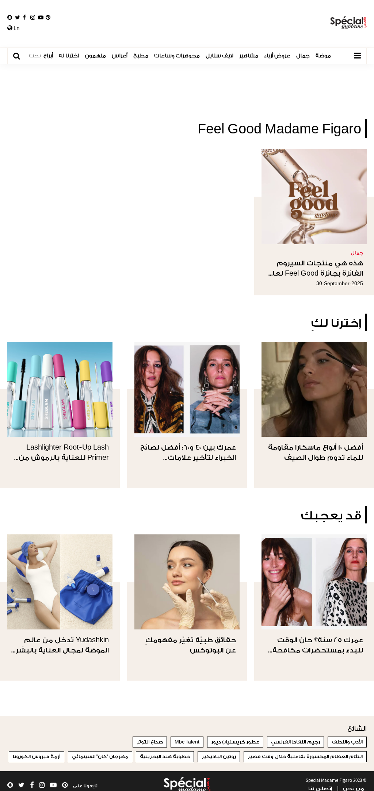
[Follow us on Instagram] (32, 17)
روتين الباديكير (219, 756)
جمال (303, 56)
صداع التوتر (150, 742)
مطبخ (140, 56)
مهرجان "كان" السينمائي (100, 756)
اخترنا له (69, 56)
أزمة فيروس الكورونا (36, 756)
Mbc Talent (187, 742)
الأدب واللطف (347, 742)
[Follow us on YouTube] (40, 17)
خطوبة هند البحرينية (165, 756)
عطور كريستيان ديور (235, 742)
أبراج (48, 56)
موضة (323, 56)
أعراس (119, 56)
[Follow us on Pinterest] (48, 17)
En (16, 28)
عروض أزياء (277, 56)
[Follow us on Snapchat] (9, 17)
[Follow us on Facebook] (24, 17)
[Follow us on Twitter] (17, 17)
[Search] (20, 56)
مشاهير (248, 56)
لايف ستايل (219, 56)
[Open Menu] (357, 56)
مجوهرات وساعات (177, 56)
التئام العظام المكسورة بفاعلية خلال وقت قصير (305, 756)
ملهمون (95, 56)
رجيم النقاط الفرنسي (295, 742)
